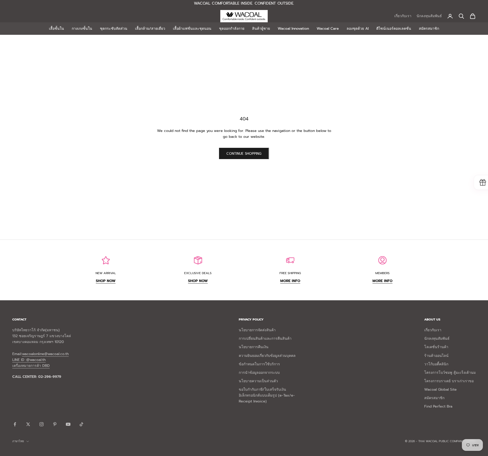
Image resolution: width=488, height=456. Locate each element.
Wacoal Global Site (440, 389)
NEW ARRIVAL (106, 273)
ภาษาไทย (18, 441)
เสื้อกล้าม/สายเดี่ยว (150, 28)
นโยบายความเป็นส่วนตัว (258, 381)
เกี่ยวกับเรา (402, 16)
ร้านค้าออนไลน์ (436, 355)
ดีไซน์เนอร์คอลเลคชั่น (393, 28)
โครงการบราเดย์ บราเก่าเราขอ (449, 381)
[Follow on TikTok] (81, 424)
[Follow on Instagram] (41, 424)
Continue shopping (243, 153)
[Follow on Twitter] (28, 424)
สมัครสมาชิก (429, 28)
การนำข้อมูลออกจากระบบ (259, 372)
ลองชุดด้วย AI (358, 28)
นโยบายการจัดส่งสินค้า (257, 330)
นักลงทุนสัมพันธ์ (429, 16)
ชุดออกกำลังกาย (231, 28)
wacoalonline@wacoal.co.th (45, 354)
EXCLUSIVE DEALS (198, 273)
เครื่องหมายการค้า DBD (31, 365)
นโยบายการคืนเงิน (253, 347)
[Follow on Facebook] (14, 424)
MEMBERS (382, 273)
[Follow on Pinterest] (54, 424)
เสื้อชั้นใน (56, 28)
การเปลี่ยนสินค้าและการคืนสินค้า (265, 338)
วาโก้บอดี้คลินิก (436, 364)
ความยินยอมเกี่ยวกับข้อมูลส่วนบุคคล (267, 355)
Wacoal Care (328, 28)
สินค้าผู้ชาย (261, 28)
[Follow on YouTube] (68, 424)
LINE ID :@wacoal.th (29, 359)
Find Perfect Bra (438, 406)
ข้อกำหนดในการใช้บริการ (259, 364)
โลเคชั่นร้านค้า (436, 347)
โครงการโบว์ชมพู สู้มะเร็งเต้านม (450, 372)
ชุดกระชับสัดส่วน (113, 28)
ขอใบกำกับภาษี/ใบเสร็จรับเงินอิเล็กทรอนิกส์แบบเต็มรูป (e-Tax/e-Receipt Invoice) (267, 395)
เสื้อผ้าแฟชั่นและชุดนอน (192, 28)
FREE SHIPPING (290, 273)
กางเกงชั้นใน (82, 28)
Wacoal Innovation (293, 28)
